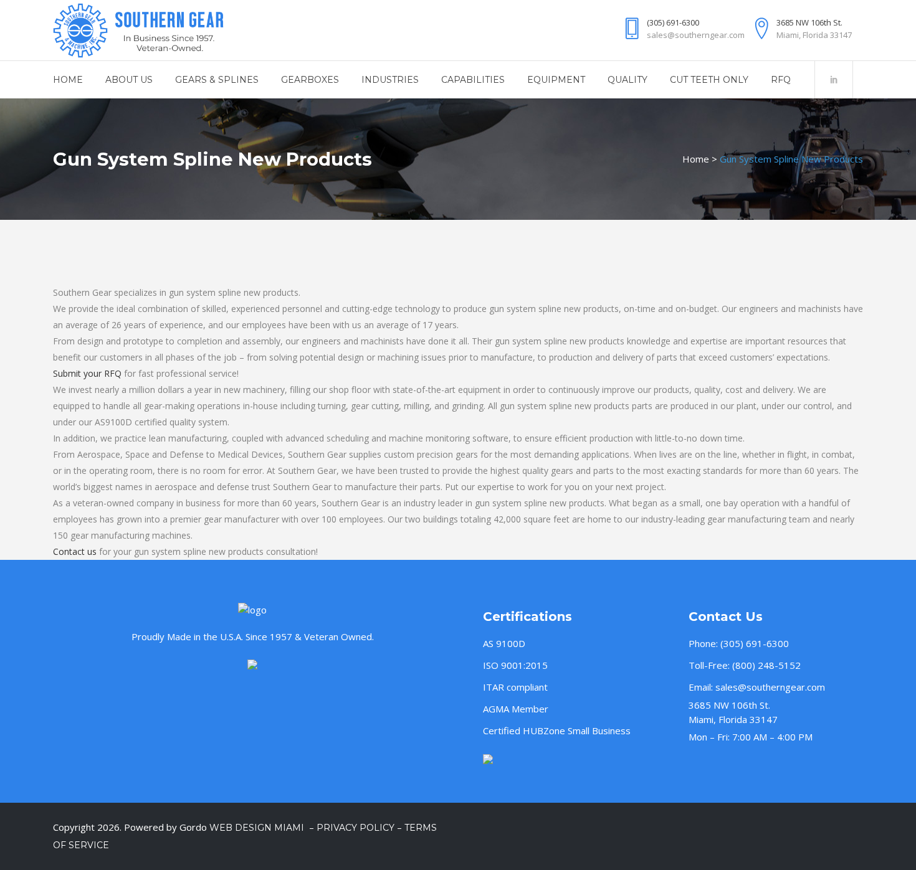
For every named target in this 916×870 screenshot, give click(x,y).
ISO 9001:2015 (515, 665)
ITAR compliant (515, 687)
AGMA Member (515, 708)
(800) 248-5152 (766, 665)
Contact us (75, 551)
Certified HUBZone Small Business (557, 730)
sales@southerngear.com (770, 687)
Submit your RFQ (87, 373)
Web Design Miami (258, 827)
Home (695, 159)
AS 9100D (504, 643)
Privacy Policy (355, 827)
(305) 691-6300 (754, 643)
